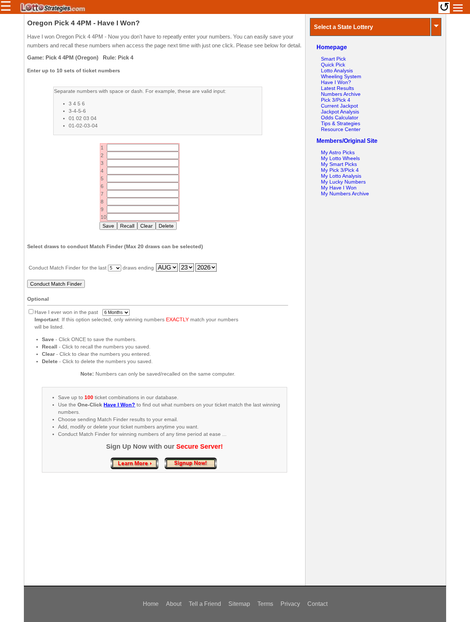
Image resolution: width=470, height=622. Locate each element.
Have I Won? (336, 82)
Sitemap (239, 604)
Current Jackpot (339, 106)
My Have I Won (339, 188)
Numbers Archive (341, 94)
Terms (265, 604)
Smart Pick (333, 59)
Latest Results (337, 88)
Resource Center (341, 129)
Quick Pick (333, 65)
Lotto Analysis (337, 70)
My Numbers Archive (345, 193)
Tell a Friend (205, 604)
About (173, 604)
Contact (317, 604)
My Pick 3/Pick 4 (340, 170)
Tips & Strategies (340, 123)
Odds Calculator (339, 117)
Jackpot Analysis (340, 112)
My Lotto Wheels (340, 158)
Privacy (290, 604)
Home (151, 604)
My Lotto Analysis (341, 176)
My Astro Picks (338, 152)
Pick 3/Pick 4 (335, 100)
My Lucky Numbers (343, 182)
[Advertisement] (164, 537)
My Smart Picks (339, 164)
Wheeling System (341, 76)
